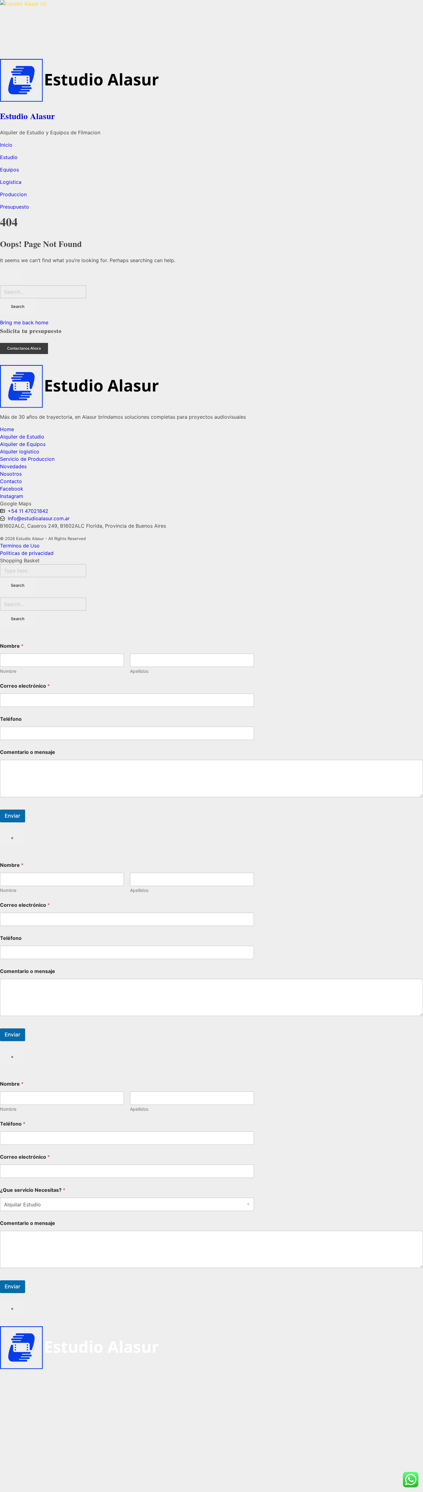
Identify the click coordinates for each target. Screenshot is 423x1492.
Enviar (12, 816)
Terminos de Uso (20, 546)
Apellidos (139, 671)
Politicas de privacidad (27, 553)
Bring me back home (24, 322)
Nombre (8, 671)
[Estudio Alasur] (211, 27)
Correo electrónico (25, 686)
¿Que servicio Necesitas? (32, 1190)
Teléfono (11, 719)
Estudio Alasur (27, 116)
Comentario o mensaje (27, 752)
